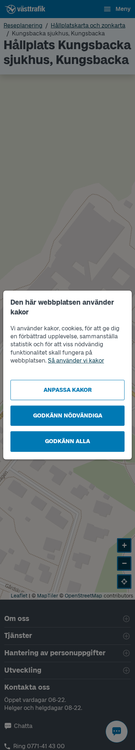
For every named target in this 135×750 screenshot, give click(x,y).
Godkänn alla (67, 441)
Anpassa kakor (68, 389)
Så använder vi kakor (76, 360)
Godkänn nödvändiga (67, 415)
